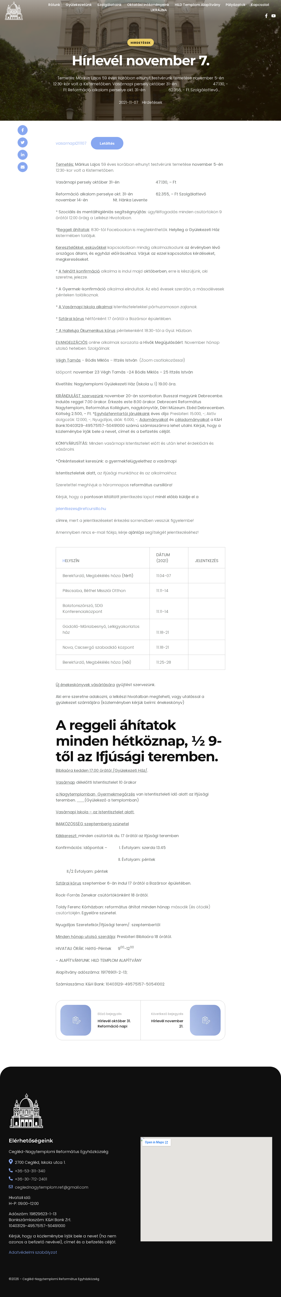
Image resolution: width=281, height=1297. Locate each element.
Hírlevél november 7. (140, 60)
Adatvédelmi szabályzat (33, 1252)
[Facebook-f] (266, 16)
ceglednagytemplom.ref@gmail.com (51, 1187)
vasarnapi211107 (71, 143)
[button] (269, 1278)
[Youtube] (273, 16)
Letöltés (107, 143)
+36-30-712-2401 (31, 1179)
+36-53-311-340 (30, 1171)
